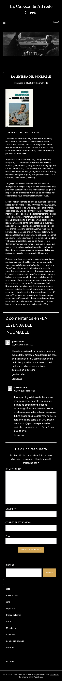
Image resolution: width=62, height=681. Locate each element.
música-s (10, 634)
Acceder (10, 661)
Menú (56, 22)
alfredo (44, 83)
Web (7, 535)
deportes (10, 608)
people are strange (15, 641)
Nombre (10, 509)
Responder (17, 378)
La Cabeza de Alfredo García (31, 9)
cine (8, 602)
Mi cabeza (11, 628)
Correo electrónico (18, 522)
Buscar (10, 565)
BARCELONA (12, 595)
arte (8, 589)
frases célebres (13, 615)
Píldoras (10, 647)
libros (8, 621)
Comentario (13, 469)
